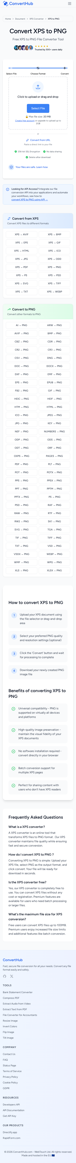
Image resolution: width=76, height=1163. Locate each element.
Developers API (11, 1104)
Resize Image (10, 1020)
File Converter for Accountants (20, 1015)
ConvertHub (13, 960)
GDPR (6, 1088)
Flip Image (8, 1032)
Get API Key (9, 1116)
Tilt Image (8, 1037)
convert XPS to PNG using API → (29, 199)
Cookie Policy (10, 1082)
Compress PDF (11, 998)
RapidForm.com (11, 1138)
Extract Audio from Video (17, 1003)
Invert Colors (10, 1026)
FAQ (5, 1059)
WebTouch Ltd (42, 1151)
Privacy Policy (10, 1076)
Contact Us (9, 1054)
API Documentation (13, 1110)
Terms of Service (12, 1071)
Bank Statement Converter (18, 992)
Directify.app (10, 1132)
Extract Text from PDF (15, 1009)
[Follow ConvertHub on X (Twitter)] (11, 976)
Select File (38, 108)
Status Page (9, 1065)
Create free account (25, 120)
